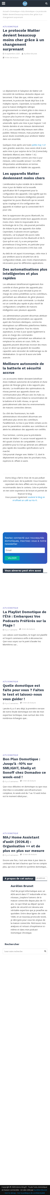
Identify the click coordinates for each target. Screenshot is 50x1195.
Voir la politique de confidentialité (31, 1193)
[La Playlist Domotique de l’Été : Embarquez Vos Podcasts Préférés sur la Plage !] (25, 589)
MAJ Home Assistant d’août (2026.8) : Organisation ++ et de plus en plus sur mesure (23, 844)
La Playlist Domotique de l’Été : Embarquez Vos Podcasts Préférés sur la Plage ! (24, 618)
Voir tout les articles (37, 878)
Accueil (6, 11)
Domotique (15, 11)
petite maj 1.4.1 (39, 145)
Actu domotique (27, 11)
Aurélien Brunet (30, 54)
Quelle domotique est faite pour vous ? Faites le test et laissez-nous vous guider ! (23, 692)
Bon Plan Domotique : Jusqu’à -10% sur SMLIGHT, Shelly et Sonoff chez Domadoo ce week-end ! (24, 768)
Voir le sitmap (10, 1193)
